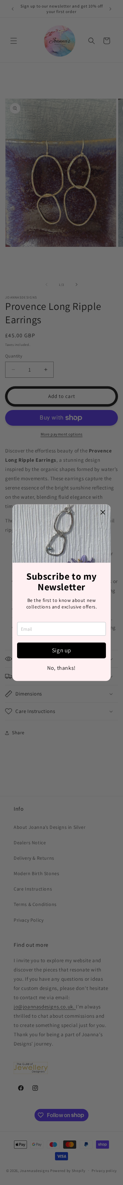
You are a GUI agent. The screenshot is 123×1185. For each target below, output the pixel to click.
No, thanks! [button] (61, 667)
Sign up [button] (61, 650)
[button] (103, 512)
